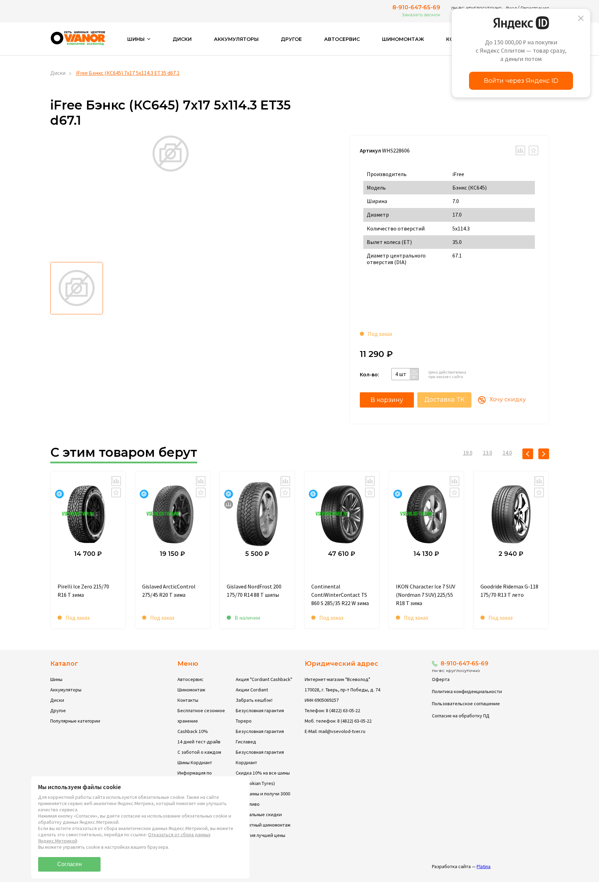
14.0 (507, 452)
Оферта (441, 679)
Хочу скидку (507, 399)
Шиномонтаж (403, 39)
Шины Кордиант (194, 762)
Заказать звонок (421, 14)
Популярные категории (75, 721)
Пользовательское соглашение (466, 703)
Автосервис (342, 39)
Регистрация (535, 7)
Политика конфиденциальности (467, 691)
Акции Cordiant (252, 690)
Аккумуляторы (236, 39)
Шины (56, 679)
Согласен (69, 864)
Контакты (187, 700)
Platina (484, 866)
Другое (291, 39)
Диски (182, 39)
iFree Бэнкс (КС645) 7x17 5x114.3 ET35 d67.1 (128, 72)
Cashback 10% (192, 731)
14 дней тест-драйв (198, 742)
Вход (511, 7)
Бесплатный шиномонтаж (263, 825)
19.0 (467, 452)
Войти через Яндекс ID (521, 81)
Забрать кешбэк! (254, 700)
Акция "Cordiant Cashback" (264, 679)
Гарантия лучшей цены (260, 835)
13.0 (487, 452)
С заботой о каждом (199, 752)
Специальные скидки (259, 814)
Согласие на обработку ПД (460, 716)
